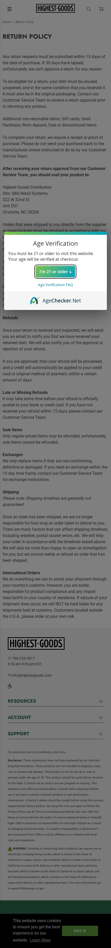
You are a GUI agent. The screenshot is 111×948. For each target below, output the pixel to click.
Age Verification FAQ (55, 284)
